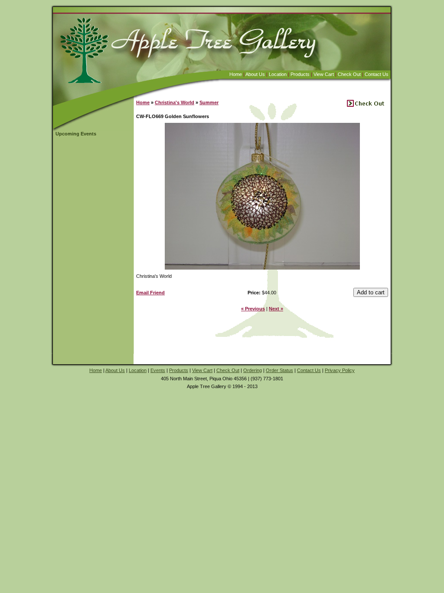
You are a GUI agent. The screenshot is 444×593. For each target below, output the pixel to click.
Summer (209, 102)
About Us (255, 74)
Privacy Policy (340, 370)
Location (278, 74)
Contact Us (376, 74)
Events (157, 370)
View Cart (323, 74)
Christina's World (174, 102)
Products (300, 74)
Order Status (279, 370)
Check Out (349, 74)
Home (235, 74)
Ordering (252, 370)
